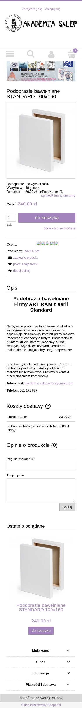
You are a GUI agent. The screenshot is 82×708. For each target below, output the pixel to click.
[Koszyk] (71, 54)
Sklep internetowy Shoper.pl (41, 705)
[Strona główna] (41, 23)
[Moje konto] (51, 54)
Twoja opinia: (16, 475)
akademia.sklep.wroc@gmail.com (49, 383)
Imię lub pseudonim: (21, 459)
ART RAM (32, 251)
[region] (41, 71)
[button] (10, 54)
